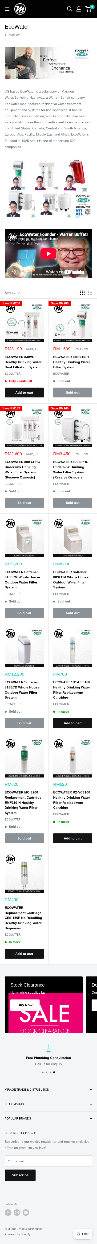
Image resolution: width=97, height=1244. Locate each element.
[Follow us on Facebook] (8, 1212)
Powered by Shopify (17, 1234)
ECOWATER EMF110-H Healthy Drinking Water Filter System (71, 362)
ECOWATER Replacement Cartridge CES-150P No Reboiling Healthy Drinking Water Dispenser (23, 918)
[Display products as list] (90, 293)
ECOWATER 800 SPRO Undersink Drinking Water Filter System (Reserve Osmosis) (71, 469)
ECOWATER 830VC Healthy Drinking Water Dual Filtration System (23, 362)
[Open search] (69, 9)
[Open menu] (7, 9)
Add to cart (24, 392)
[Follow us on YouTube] (26, 1212)
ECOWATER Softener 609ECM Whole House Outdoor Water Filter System (71, 579)
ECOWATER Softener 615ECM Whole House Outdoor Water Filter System (22, 579)
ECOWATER (13, 373)
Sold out (73, 392)
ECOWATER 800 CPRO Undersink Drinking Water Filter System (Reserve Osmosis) (22, 469)
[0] (88, 9)
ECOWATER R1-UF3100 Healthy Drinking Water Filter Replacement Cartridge (71, 689)
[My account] (79, 9)
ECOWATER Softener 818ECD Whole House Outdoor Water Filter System (22, 689)
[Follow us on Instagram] (17, 1212)
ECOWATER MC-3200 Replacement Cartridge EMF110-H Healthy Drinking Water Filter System (23, 802)
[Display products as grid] (82, 293)
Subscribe (20, 1175)
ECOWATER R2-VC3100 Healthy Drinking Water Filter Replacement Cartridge (71, 799)
